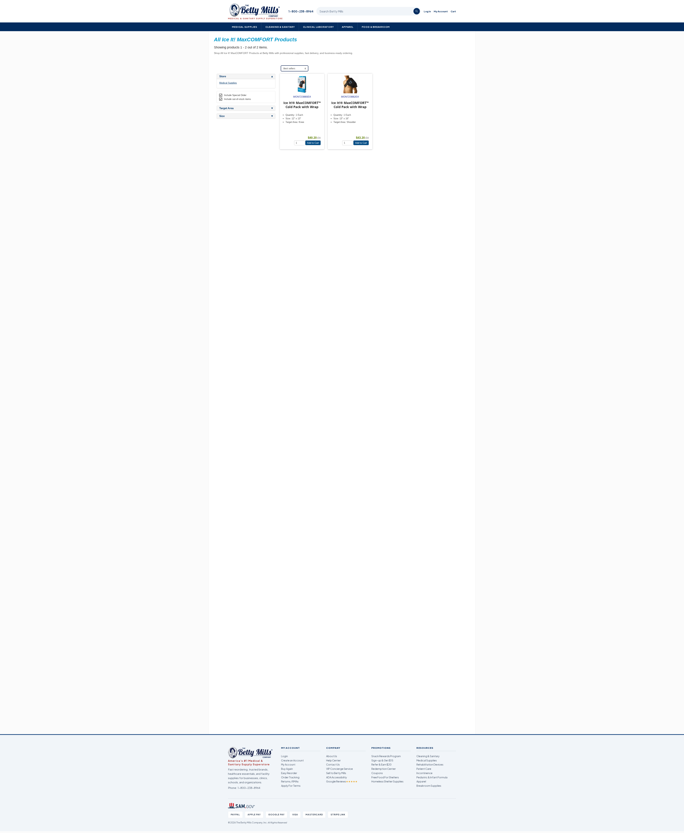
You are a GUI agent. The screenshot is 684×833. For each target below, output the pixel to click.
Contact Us (333, 764)
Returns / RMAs (290, 781)
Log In (427, 11)
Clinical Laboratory (318, 26)
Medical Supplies (244, 26)
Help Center (333, 760)
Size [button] (222, 116)
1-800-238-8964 (301, 11)
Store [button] (222, 76)
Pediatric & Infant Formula (431, 777)
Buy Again (287, 768)
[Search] (416, 11)
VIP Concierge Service (339, 768)
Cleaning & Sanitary (280, 26)
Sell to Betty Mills (336, 773)
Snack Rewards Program (386, 756)
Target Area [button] (226, 108)
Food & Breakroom (376, 26)
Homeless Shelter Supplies (387, 781)
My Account (441, 11)
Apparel (348, 26)
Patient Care (423, 768)
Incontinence (424, 773)
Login (284, 756)
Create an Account (292, 760)
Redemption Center (383, 768)
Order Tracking (290, 777)
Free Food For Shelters (385, 777)
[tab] (246, 76)
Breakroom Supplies (428, 785)
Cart (453, 11)
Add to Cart (313, 143)
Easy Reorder (289, 773)
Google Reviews (341, 781)
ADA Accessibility (336, 777)
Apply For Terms (290, 785)
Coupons (377, 773)
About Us (331, 756)
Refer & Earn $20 (381, 764)
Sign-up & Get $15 (382, 760)
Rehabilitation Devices (429, 764)
